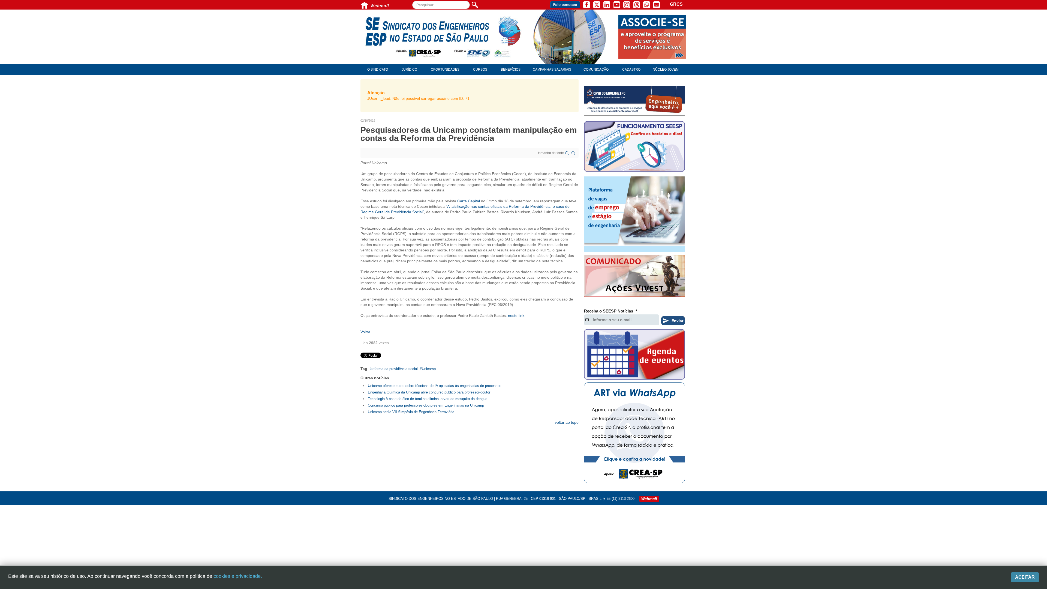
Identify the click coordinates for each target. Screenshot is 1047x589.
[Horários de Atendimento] (634, 147)
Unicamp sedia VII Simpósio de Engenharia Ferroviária (411, 412)
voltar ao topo (567, 422)
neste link (516, 315)
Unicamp (429, 369)
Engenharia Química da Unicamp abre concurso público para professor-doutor (429, 392)
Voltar (365, 332)
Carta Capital (468, 201)
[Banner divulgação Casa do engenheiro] (634, 101)
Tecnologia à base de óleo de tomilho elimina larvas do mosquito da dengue (427, 399)
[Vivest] (634, 277)
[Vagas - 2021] (634, 214)
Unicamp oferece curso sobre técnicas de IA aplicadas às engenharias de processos (434, 386)
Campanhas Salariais (552, 69)
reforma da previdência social (394, 369)
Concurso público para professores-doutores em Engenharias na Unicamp (426, 405)
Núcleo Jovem (666, 69)
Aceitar (1025, 577)
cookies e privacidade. (237, 576)
